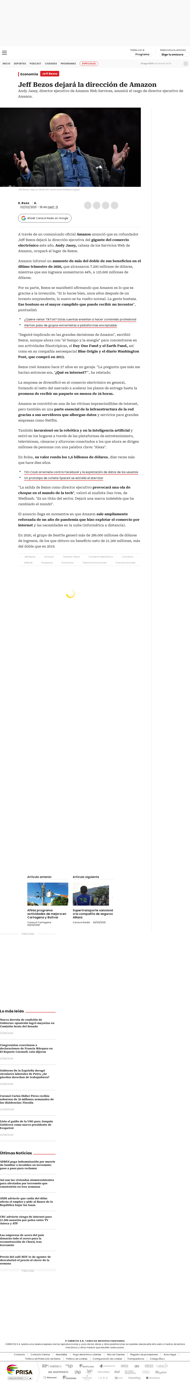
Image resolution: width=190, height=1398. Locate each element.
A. (35, 203)
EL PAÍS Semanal (129, 1371)
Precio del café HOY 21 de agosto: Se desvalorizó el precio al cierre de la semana (25, 1260)
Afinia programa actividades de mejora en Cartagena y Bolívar (46, 914)
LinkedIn (105, 205)
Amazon (49, 556)
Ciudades (51, 63)
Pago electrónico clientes (87, 1354)
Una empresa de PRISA (19, 1369)
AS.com (136, 1365)
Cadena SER (123, 1365)
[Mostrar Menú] (4, 52)
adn (148, 1365)
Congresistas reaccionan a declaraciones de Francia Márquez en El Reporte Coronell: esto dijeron (26, 1048)
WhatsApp (114, 205)
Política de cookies (76, 1358)
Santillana (85, 1365)
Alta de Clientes (116, 1354)
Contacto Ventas (40, 1354)
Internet (28, 562)
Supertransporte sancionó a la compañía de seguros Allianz (93, 914)
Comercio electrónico (101, 556)
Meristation (152, 1376)
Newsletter (178, 63)
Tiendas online (71, 556)
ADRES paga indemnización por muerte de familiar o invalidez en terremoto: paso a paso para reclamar (27, 1165)
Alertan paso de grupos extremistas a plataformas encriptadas (70, 325)
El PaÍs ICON (101, 1376)
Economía (29, 74)
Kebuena (160, 1371)
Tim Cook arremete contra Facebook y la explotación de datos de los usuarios (81, 472)
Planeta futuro (145, 1371)
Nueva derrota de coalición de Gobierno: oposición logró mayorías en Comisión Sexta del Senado (27, 1023)
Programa (142, 54)
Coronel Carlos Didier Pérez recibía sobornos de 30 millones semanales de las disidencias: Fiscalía (27, 1099)
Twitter (96, 205)
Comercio (127, 556)
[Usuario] (185, 63)
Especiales (89, 63)
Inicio (6, 63)
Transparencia (135, 1358)
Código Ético (157, 1358)
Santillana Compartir (105, 1365)
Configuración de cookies (107, 1358)
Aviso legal (170, 1354)
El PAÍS (51, 1365)
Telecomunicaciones (94, 562)
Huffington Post (57, 1371)
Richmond (50, 1376)
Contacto (19, 1354)
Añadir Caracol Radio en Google (47, 218)
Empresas (47, 562)
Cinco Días (102, 1371)
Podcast (35, 63)
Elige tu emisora (172, 54)
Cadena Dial (116, 1371)
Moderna (68, 1376)
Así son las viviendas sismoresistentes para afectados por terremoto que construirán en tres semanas (27, 1183)
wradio (87, 1371)
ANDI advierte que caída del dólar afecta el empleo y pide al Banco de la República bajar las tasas (26, 1202)
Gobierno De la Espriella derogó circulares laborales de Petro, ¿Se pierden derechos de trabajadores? (24, 1074)
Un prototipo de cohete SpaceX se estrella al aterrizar (63, 478)
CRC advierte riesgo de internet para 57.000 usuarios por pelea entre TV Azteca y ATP (26, 1220)
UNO (76, 1371)
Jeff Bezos (29, 556)
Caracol (161, 1365)
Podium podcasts (85, 1376)
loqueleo (134, 1376)
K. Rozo (23, 203)
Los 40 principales (68, 1365)
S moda (117, 1376)
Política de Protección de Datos (42, 1358)
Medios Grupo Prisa (19, 1378)
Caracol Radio (95, 53)
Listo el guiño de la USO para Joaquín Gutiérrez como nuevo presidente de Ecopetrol (26, 1125)
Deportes (20, 63)
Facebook (87, 205)
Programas (68, 63)
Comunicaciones (125, 562)
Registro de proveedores (144, 1354)
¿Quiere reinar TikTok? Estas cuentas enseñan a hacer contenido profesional (80, 319)
